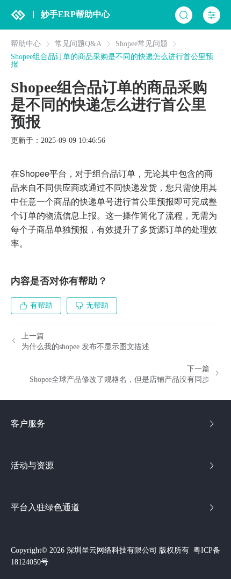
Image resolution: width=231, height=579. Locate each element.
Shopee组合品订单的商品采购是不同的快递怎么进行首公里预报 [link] (112, 60)
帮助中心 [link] (26, 44)
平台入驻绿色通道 (45, 507)
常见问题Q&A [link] (78, 44)
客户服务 (28, 423)
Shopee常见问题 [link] (142, 44)
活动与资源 (32, 465)
